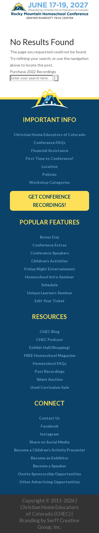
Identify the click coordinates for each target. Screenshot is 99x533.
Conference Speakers (49, 253)
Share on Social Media (49, 442)
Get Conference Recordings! (49, 201)
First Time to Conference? (49, 158)
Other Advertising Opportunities (49, 482)
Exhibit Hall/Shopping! (49, 347)
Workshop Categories (49, 182)
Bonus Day (49, 237)
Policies (49, 174)
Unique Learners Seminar (49, 293)
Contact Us (49, 418)
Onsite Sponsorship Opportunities (49, 474)
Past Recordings (50, 371)
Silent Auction (50, 379)
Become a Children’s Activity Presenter (49, 450)
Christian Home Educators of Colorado (50, 134)
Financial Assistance (49, 150)
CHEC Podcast (49, 339)
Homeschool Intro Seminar (49, 277)
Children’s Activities (49, 261)
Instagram (49, 434)
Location (50, 166)
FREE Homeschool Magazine (49, 355)
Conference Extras (49, 245)
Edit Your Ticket (50, 301)
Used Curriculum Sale (49, 387)
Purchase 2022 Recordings (33, 71)
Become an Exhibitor (49, 458)
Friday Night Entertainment (49, 269)
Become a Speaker (49, 466)
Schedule (49, 285)
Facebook (50, 426)
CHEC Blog (49, 331)
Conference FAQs (49, 142)
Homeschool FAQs (50, 363)
